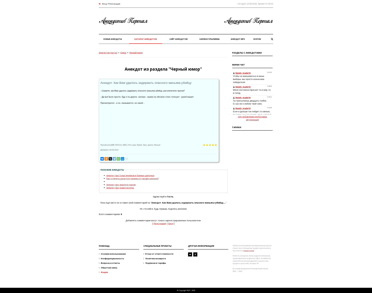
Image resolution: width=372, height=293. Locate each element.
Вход (170, 223)
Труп (145, 145)
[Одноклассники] (106, 159)
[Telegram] (114, 159)
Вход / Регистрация (111, 3)
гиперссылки (248, 250)
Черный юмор (136, 52)
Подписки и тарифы (155, 263)
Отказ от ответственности (159, 254)
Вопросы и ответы (110, 263)
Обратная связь (108, 267)
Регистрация (159, 223)
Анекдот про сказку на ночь (120, 187)
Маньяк (157, 145)
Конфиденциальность (112, 258)
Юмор (123, 52)
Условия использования (113, 254)
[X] (110, 159)
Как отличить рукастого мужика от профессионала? (132, 178)
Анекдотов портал (108, 52)
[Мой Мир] (122, 159)
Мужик (139, 145)
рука (134, 145)
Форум (104, 272)
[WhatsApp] (118, 159)
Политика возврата (155, 258)
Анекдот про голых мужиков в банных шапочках (130, 175)
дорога (150, 145)
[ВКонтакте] (102, 159)
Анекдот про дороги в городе (121, 184)
